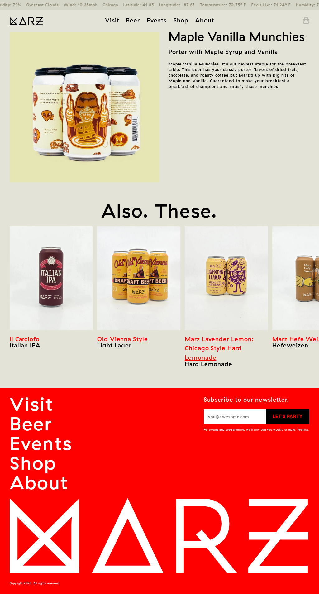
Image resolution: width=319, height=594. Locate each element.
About (204, 20)
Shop (181, 20)
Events (157, 20)
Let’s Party (288, 416)
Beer (133, 20)
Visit (112, 20)
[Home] (41, 20)
